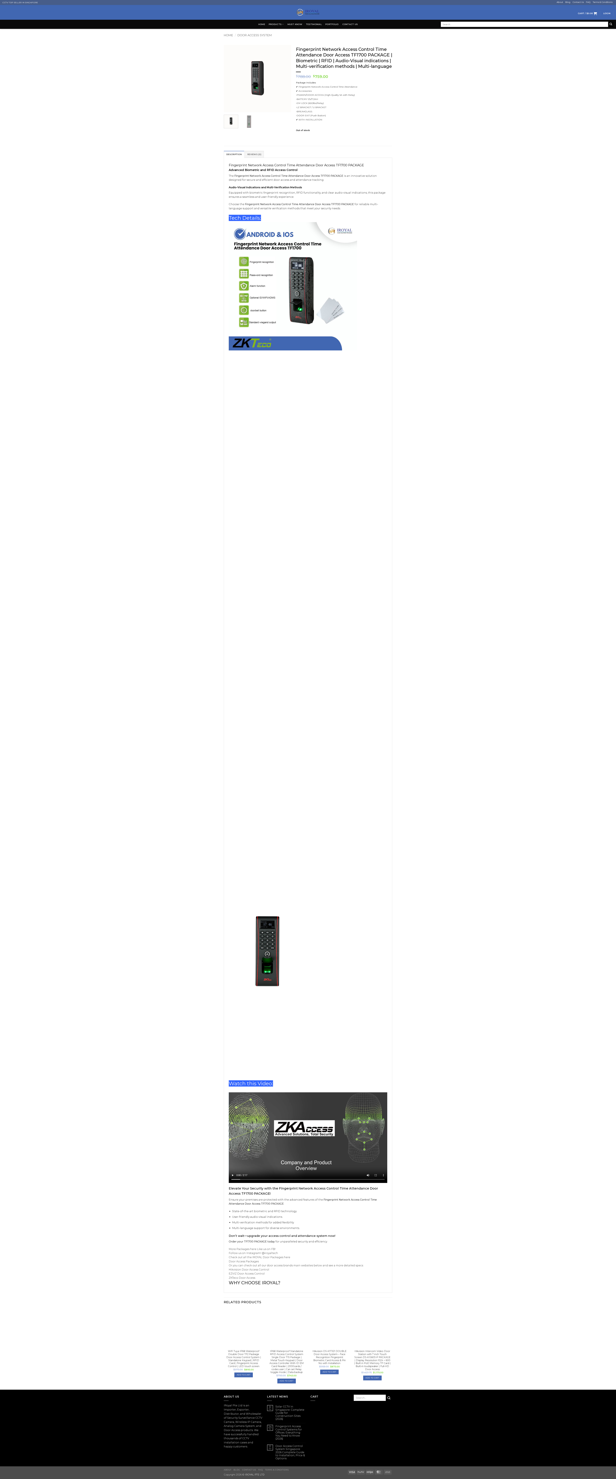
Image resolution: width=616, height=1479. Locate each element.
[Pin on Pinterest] (310, 136)
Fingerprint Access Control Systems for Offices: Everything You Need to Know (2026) (288, 1432)
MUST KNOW (294, 24)
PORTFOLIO (331, 24)
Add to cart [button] (244, 1375)
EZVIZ (233, 1273)
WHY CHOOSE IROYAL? (254, 1282)
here (253, 1249)
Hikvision (235, 1269)
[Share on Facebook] (299, 136)
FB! (273, 1249)
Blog (567, 2)
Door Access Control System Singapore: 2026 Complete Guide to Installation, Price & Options (290, 1452)
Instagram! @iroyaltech (262, 1253)
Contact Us (578, 2)
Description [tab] (234, 154)
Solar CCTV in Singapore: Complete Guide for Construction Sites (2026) (289, 1412)
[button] (587, 13)
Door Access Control (255, 1269)
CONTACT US (350, 24)
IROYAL (257, 1257)
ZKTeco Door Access (242, 1277)
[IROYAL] (308, 12)
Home (261, 24)
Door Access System (254, 35)
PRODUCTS (275, 24)
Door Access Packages (244, 1261)
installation (231, 1442)
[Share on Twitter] (304, 136)
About (560, 2)
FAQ (588, 2)
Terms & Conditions (602, 2)
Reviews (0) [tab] (254, 154)
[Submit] (611, 24)
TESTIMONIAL (314, 24)
